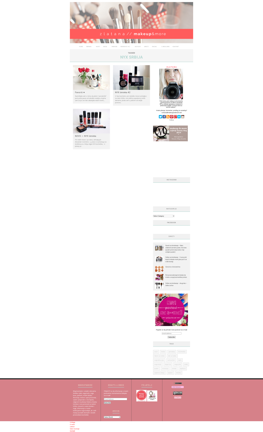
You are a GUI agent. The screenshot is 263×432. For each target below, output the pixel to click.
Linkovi (72, 427)
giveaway (172, 352)
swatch (170, 373)
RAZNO (154, 46)
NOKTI (98, 46)
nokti (186, 364)
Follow (171, 120)
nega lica (168, 364)
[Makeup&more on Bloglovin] (178, 388)
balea (163, 352)
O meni (72, 424)
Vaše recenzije (74, 429)
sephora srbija (159, 373)
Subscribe (107, 403)
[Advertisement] (170, 159)
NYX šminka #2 (122, 92)
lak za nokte (172, 356)
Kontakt (176, 46)
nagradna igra (159, 360)
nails (179, 360)
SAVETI (146, 46)
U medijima (165, 46)
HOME (81, 46)
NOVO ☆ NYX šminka (85, 136)
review (174, 368)
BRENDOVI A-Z (125, 46)
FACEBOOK (171, 222)
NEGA (105, 46)
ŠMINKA (88, 46)
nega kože (157, 364)
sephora (183, 368)
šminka (178, 373)
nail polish (171, 360)
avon (156, 352)
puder (156, 368)
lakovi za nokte (159, 356)
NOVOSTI (138, 46)
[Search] (190, 46)
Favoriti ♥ (80, 92)
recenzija (165, 368)
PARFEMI (114, 46)
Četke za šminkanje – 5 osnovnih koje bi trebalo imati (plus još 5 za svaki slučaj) (176, 259)
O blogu (72, 422)
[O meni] (171, 108)
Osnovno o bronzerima (172, 267)
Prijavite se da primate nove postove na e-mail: (171, 330)
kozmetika (181, 352)
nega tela (178, 364)
